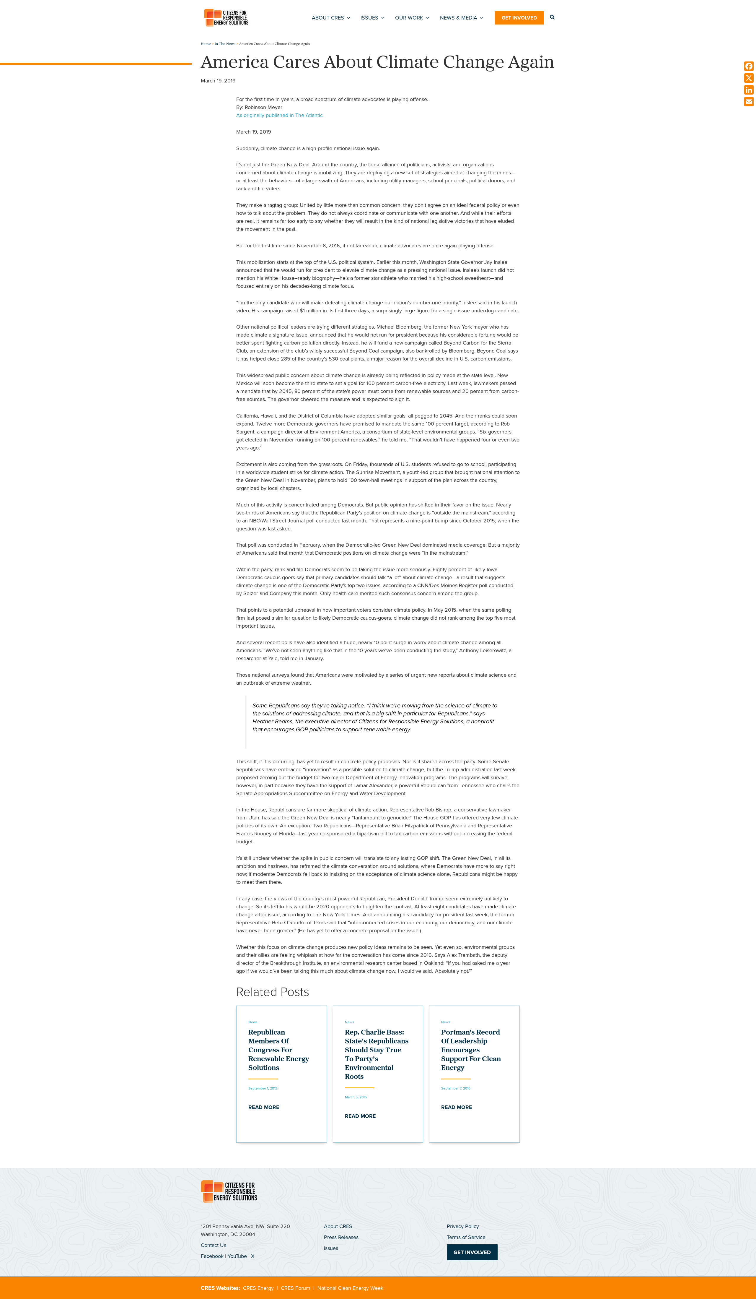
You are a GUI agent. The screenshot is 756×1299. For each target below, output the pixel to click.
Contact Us (213, 1245)
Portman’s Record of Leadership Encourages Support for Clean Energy (471, 1050)
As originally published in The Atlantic (279, 115)
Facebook (212, 1256)
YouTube (237, 1256)
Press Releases (341, 1237)
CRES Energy (258, 1288)
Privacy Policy (463, 1226)
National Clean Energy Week (350, 1288)
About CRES (338, 1226)
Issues (331, 1248)
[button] (347, 17)
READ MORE (263, 1107)
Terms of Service (466, 1237)
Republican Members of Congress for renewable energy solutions (278, 1050)
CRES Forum (295, 1288)
